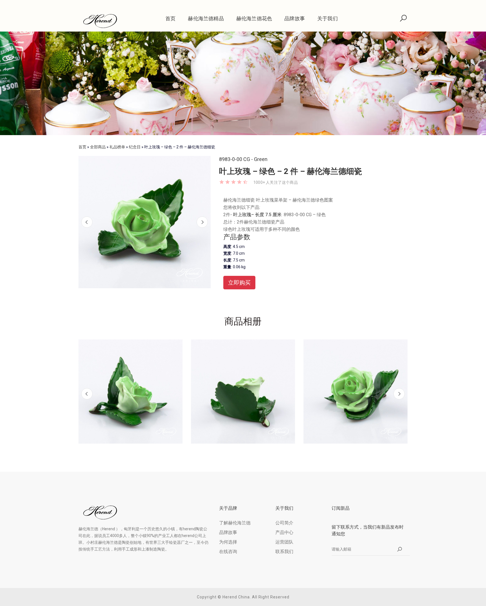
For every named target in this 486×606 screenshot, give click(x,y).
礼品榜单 (117, 147)
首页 (170, 18)
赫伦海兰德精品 (206, 18)
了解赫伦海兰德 (235, 523)
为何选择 (228, 542)
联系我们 (175, 50)
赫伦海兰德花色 (254, 18)
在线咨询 (228, 551)
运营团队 (284, 542)
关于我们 (327, 18)
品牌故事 (294, 18)
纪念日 (135, 147)
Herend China (236, 597)
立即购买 (239, 282)
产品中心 (284, 532)
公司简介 (284, 523)
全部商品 (98, 147)
